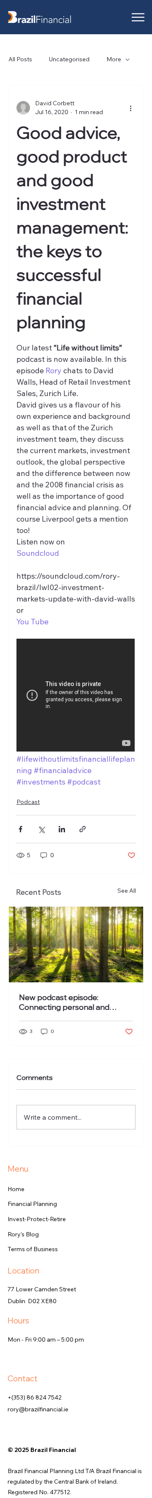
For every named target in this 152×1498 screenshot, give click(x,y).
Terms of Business (33, 1249)
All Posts (20, 59)
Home (16, 1189)
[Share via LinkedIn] (62, 829)
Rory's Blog (23, 1234)
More (113, 59)
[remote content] (76, 696)
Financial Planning (32, 1204)
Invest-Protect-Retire (37, 1219)
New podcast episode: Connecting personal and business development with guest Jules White (68, 1002)
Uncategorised (69, 59)
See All (126, 890)
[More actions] (130, 108)
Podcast (28, 802)
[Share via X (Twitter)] (41, 829)
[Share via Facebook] (20, 829)
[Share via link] (83, 829)
